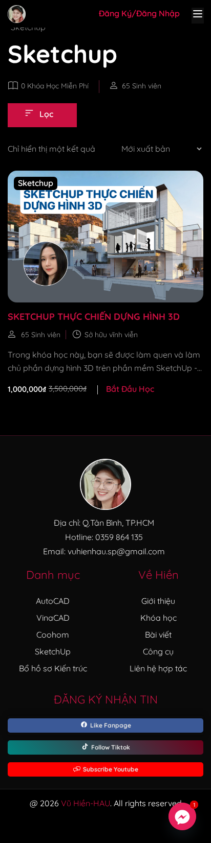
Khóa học (158, 618)
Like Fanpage (110, 725)
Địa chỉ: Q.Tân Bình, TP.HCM (104, 523)
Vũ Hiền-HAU (85, 803)
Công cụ (158, 651)
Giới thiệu (158, 601)
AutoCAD (53, 601)
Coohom (52, 634)
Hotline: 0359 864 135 (104, 537)
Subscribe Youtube (110, 769)
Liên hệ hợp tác (158, 668)
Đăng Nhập (158, 13)
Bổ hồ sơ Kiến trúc (53, 668)
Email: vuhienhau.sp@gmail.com (104, 551)
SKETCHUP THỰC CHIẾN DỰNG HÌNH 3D (94, 316)
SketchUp (53, 651)
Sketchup (35, 183)
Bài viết (158, 634)
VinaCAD (53, 618)
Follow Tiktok (110, 747)
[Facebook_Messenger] (182, 816)
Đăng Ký (115, 13)
